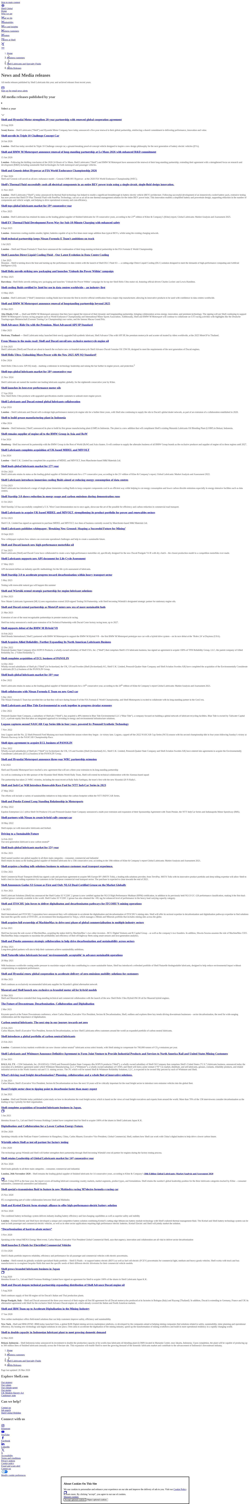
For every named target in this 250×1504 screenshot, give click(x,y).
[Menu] (125, 48)
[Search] (125, 44)
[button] (125, 14)
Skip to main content (10, 2)
